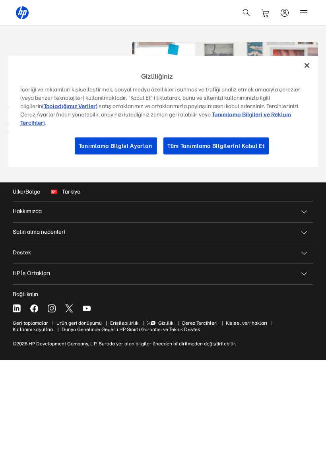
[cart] (265, 12)
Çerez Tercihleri (199, 323)
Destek (22, 252)
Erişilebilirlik (124, 323)
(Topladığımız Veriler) (69, 106)
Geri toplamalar (30, 323)
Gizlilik (165, 323)
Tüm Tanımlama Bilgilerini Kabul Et (216, 145)
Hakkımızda (27, 211)
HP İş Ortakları (31, 273)
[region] (163, 111)
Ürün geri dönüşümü (79, 323)
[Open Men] (303, 12)
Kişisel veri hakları (246, 323)
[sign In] (284, 12)
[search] (246, 12)
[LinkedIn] (17, 308)
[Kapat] (307, 65)
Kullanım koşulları (33, 329)
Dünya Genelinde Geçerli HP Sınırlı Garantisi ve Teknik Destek (131, 329)
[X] (69, 308)
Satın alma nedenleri (39, 232)
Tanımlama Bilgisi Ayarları (116, 145)
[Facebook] (34, 308)
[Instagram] (52, 308)
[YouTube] (87, 308)
